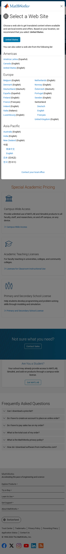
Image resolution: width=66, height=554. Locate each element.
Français (41, 115)
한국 (5, 162)
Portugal (39, 93)
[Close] (61, 6)
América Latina (10, 59)
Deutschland (9, 89)
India (5, 136)
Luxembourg (9, 115)
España (7, 93)
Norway (38, 84)
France (6, 102)
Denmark (7, 84)
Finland (6, 97)
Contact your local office (33, 172)
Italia (5, 110)
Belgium (7, 80)
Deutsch (41, 106)
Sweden (38, 97)
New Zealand (9, 140)
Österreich (40, 89)
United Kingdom (42, 119)
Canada (7, 63)
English (40, 110)
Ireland (6, 106)
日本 (5, 157)
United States (9, 68)
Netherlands (40, 80)
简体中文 (10, 149)
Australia (7, 132)
